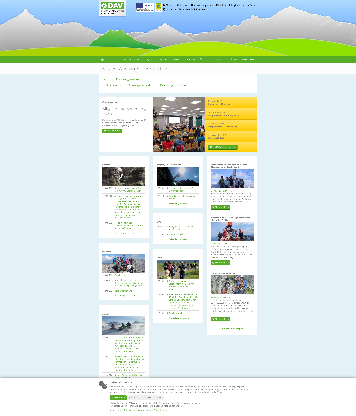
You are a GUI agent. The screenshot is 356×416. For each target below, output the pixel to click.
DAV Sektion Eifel (173, 9)
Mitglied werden (238, 5)
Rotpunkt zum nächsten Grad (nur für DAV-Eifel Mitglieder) (128, 189)
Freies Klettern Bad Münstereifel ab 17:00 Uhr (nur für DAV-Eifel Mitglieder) (129, 226)
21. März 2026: (220, 103)
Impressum (116, 410)
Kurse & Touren (130, 59)
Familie (176, 59)
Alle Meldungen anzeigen (224, 147)
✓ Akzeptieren (118, 397)
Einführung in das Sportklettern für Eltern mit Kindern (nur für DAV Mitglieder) (181, 285)
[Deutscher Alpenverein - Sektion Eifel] (102, 59)
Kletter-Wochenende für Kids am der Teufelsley (128, 376)
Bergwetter (184, 5)
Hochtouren (217, 59)
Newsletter (222, 5)
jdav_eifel (201, 9)
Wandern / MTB (196, 59)
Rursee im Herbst (177, 234)
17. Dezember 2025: (218, 136)
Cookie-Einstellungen (157, 410)
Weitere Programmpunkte (125, 233)
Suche (253, 5)
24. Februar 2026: (223, 114)
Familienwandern (177, 313)
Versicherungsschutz (203, 5)
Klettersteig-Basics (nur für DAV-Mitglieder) (181, 189)
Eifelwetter (170, 5)
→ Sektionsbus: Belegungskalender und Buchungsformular (144, 85)
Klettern (163, 59)
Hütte (233, 59)
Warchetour (120, 275)
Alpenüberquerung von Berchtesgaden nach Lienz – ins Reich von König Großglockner (129, 283)
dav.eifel (189, 9)
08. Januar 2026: (222, 125)
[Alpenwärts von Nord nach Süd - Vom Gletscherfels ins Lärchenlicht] (232, 178)
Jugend (149, 59)
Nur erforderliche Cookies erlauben (145, 397)
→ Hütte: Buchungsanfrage (121, 79)
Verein (112, 59)
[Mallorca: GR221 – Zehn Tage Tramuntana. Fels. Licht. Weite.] (232, 231)
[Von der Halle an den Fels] (232, 284)
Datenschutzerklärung (134, 410)
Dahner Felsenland (123, 290)
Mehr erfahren (113, 130)
